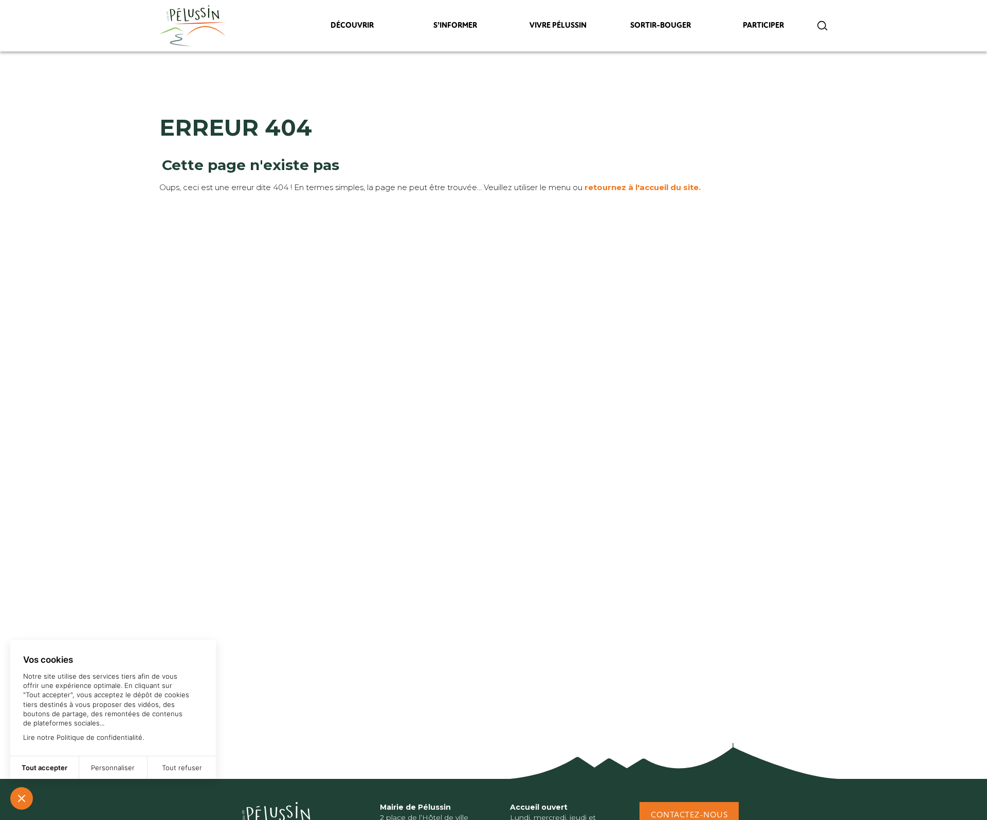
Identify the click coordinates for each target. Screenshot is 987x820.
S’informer (455, 28)
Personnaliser (113, 767)
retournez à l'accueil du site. (642, 187)
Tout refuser (182, 767)
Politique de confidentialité (99, 737)
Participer (764, 28)
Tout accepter (44, 767)
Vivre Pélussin (558, 28)
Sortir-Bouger (661, 28)
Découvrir (352, 28)
